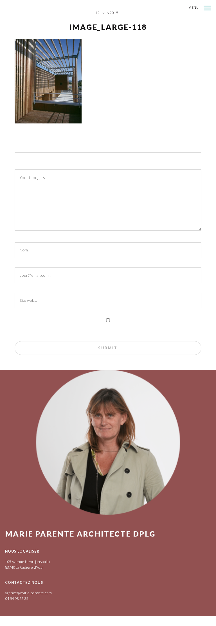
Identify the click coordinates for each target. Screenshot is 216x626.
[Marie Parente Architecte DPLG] (57, 22)
